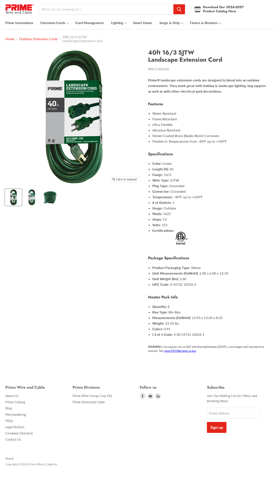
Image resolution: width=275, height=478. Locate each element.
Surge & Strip (170, 23)
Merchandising (15, 414)
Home (9, 39)
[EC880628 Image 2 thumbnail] (31, 197)
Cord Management (89, 23)
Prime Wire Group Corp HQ (92, 396)
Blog (8, 408)
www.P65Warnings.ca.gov (180, 351)
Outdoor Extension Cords (38, 39)
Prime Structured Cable (89, 402)
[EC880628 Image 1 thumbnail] (13, 197)
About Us (12, 396)
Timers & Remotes (204, 23)
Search (9, 458)
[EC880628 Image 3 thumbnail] (49, 197)
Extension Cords (53, 23)
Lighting (117, 23)
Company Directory (19, 433)
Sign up (216, 427)
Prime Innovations (19, 23)
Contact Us (13, 439)
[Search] (179, 9)
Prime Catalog (15, 402)
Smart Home (142, 23)
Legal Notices (14, 427)
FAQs (9, 421)
